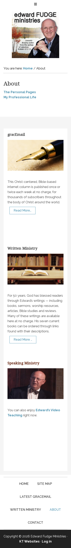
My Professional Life (20, 97)
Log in (47, 541)
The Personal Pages (20, 92)
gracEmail (16, 134)
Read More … (23, 339)
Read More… (22, 210)
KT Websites (29, 541)
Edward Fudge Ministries (35, 34)
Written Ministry (22, 248)
